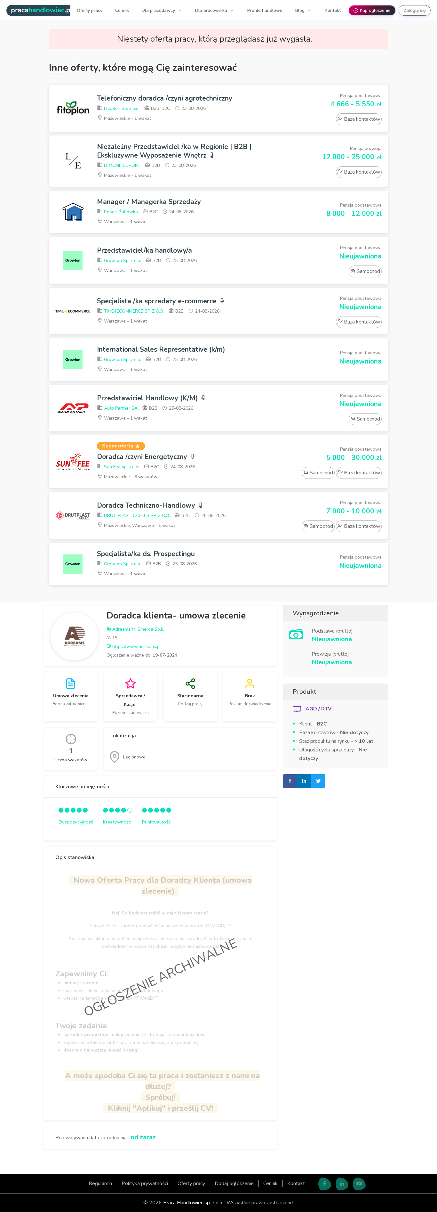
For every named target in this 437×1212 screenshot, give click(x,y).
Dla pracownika (211, 10)
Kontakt (333, 10)
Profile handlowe (264, 10)
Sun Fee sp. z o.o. (121, 467)
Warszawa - (125, 222)
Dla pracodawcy (159, 10)
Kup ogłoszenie (372, 10)
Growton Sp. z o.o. (122, 261)
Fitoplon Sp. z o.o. (121, 108)
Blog (300, 10)
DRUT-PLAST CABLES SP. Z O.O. (136, 515)
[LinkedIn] (342, 1184)
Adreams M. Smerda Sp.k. (137, 629)
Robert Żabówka (120, 212)
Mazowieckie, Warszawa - (139, 525)
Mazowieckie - (127, 118)
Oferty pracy (89, 10)
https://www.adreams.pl (136, 646)
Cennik (122, 10)
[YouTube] (359, 1184)
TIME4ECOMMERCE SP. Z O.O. (133, 311)
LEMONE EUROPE (121, 165)
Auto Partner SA (120, 408)
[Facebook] (324, 1184)
